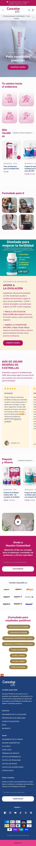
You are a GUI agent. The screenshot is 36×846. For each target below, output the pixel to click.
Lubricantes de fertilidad (18, 632)
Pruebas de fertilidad (18, 650)
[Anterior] (2, 3)
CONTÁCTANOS (7, 770)
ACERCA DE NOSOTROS (10, 721)
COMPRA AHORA (13, 343)
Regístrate (18, 799)
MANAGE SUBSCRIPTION (11, 743)
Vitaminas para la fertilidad (18, 627)
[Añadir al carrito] (19, 157)
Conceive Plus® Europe (21, 835)
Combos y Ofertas (18, 655)
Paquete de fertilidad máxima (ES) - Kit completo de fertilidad (11, 495)
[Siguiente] (34, 3)
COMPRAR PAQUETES (25, 460)
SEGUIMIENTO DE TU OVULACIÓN (14, 714)
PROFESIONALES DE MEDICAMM (13, 718)
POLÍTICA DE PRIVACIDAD (11, 760)
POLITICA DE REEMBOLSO (11, 757)
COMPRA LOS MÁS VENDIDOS (22, 133)
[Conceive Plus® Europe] (13, 10)
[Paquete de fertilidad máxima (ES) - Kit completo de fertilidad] (11, 476)
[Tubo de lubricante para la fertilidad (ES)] (11, 150)
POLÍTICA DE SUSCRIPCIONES (12, 767)
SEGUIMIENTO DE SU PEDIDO (12, 739)
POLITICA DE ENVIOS (9, 764)
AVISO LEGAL (7, 750)
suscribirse (18, 569)
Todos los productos (18, 667)
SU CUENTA (6, 746)
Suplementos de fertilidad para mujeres (18, 638)
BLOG (4, 725)
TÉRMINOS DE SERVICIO (10, 753)
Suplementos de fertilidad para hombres (18, 644)
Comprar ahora (18, 67)
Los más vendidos (18, 661)
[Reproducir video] (18, 522)
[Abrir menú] (3, 10)
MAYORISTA (6, 728)
